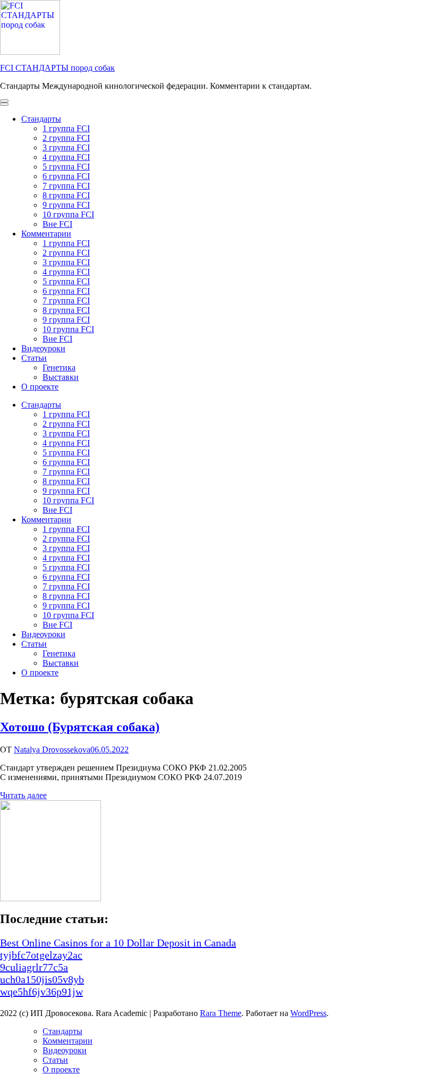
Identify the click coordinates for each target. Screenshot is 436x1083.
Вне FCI (57, 224)
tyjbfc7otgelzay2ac (41, 955)
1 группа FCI (66, 128)
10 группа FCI (68, 214)
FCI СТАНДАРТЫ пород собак (57, 67)
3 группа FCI (66, 147)
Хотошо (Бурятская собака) (80, 727)
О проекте (39, 386)
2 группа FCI (66, 137)
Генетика (59, 367)
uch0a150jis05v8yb (42, 979)
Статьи (34, 357)
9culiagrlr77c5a (34, 967)
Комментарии (46, 233)
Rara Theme (220, 1013)
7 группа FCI (66, 185)
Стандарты (41, 118)
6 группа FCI (66, 176)
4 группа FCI (66, 157)
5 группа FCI (66, 166)
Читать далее (23, 795)
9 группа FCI (66, 204)
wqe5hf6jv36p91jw (41, 991)
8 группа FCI (66, 195)
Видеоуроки (43, 348)
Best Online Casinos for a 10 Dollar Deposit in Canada (118, 943)
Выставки (61, 377)
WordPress (308, 1013)
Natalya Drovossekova (52, 749)
